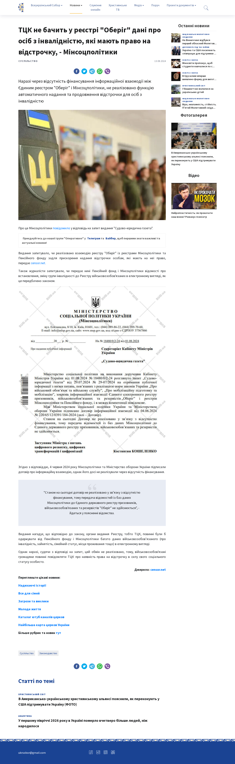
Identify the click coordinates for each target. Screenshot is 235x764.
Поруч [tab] (155, 5)
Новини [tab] (75, 5)
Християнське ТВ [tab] (118, 7)
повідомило (61, 228)
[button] (76, 71)
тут (58, 633)
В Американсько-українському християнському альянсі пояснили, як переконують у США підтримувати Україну (193, 158)
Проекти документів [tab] (180, 5)
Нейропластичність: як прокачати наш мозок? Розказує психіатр (192, 214)
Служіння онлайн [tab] (95, 7)
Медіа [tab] (138, 5)
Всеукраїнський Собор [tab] (45, 5)
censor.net (38, 263)
